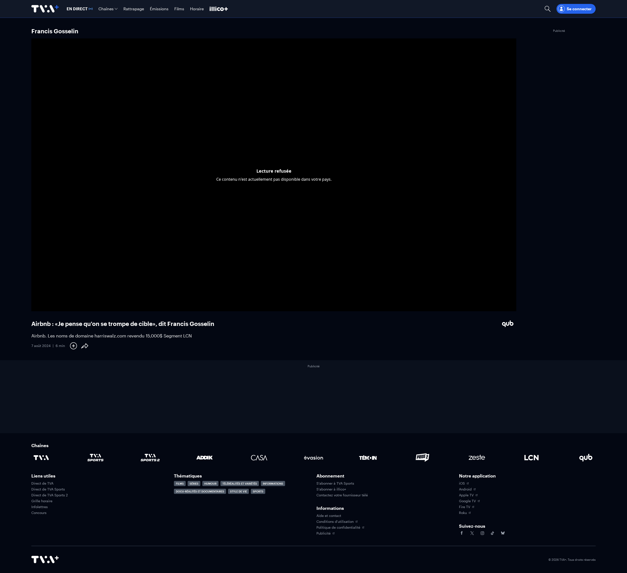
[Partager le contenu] (84, 345)
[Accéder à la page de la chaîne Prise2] (422, 457)
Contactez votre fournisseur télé (342, 495)
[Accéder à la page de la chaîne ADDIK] (204, 457)
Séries (194, 483)
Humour (210, 483)
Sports (258, 491)
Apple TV (466, 495)
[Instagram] (482, 533)
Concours (39, 513)
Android (465, 489)
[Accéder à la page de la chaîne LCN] (531, 457)
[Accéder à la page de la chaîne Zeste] (477, 457)
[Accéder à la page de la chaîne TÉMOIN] (368, 457)
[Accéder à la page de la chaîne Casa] (259, 457)
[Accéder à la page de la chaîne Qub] (586, 457)
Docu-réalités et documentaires (200, 491)
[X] (472, 533)
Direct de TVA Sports (48, 489)
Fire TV (464, 507)
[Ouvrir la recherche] (548, 9)
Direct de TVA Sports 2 (49, 495)
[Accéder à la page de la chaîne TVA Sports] (95, 457)
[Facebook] (461, 533)
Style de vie (238, 491)
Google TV (467, 501)
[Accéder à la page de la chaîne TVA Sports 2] (150, 457)
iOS (462, 483)
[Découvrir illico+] (219, 9)
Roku (463, 513)
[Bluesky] (503, 533)
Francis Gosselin (54, 31)
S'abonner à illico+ (331, 489)
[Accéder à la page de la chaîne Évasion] (313, 457)
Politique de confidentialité (338, 527)
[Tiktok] (492, 533)
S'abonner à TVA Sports (335, 483)
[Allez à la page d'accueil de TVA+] (45, 9)
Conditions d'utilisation (335, 522)
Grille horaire (41, 501)
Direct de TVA (42, 483)
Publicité (323, 533)
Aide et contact (328, 516)
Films (180, 483)
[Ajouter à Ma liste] (73, 345)
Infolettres (39, 507)
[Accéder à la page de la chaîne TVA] (41, 457)
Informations (273, 483)
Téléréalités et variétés (239, 483)
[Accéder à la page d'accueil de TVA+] (45, 559)
